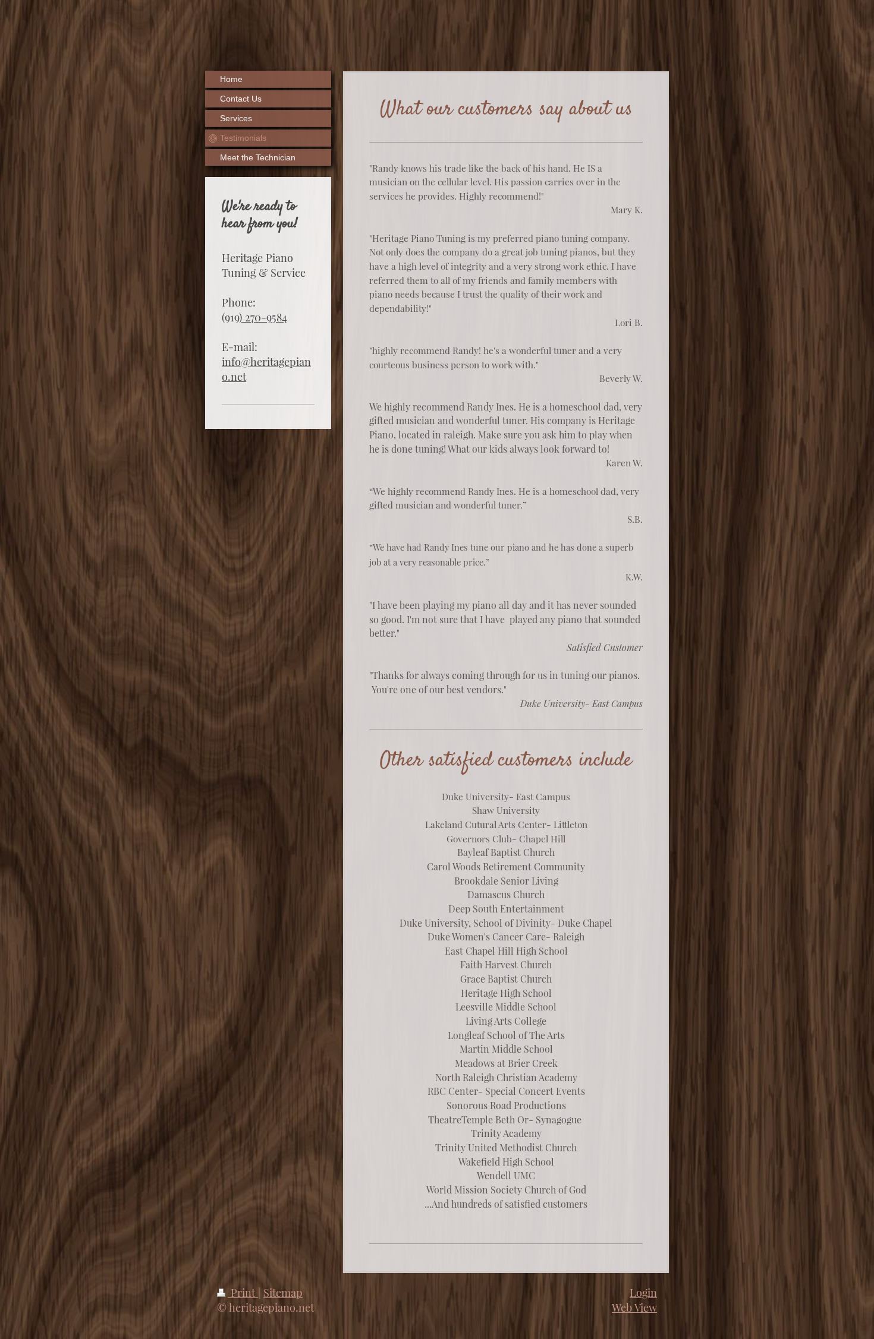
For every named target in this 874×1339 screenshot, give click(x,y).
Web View (634, 1307)
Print (243, 1292)
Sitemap (283, 1292)
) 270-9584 (263, 317)
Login (643, 1292)
